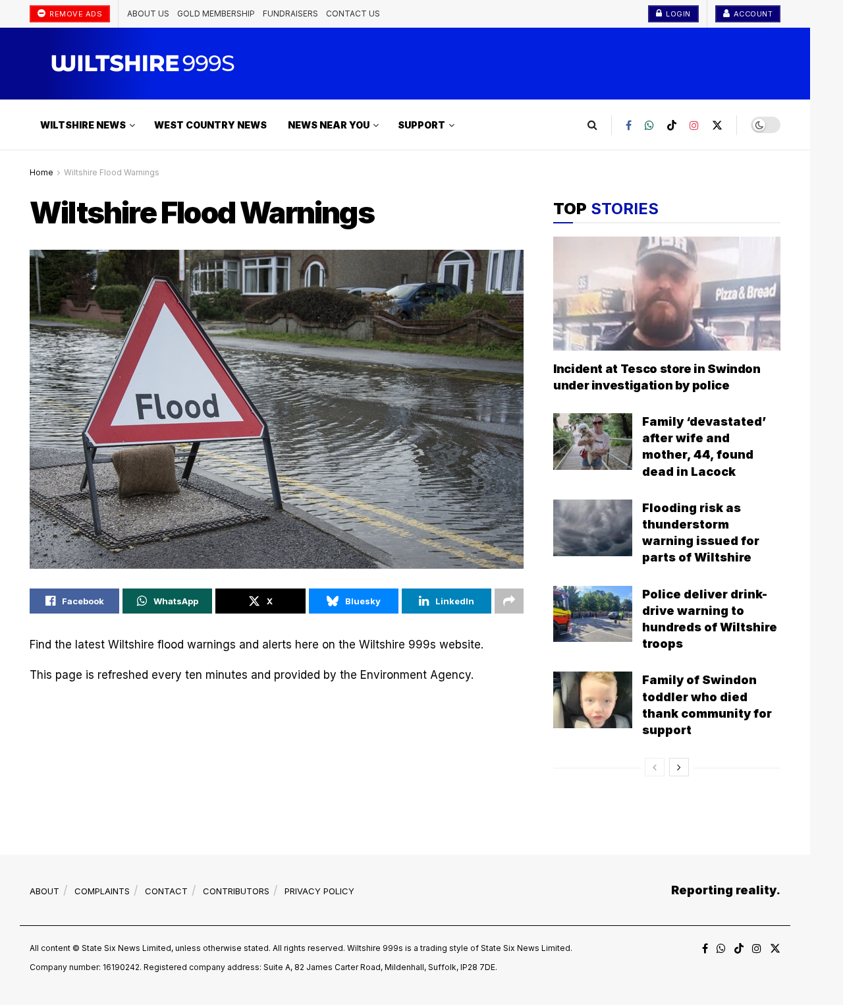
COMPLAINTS (102, 891)
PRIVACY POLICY (319, 891)
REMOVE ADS (75, 13)
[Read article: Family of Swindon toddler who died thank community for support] (592, 700)
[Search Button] (592, 125)
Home (41, 172)
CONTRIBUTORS (236, 891)
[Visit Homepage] (133, 63)
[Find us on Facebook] (629, 125)
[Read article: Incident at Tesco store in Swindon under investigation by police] (666, 294)
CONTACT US (353, 13)
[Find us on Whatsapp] (649, 125)
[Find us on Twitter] (717, 125)
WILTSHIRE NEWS (83, 124)
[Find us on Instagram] (694, 125)
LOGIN (677, 13)
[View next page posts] (679, 767)
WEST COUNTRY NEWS (210, 124)
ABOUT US (148, 13)
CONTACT (166, 891)
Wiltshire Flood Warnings (111, 172)
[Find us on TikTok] (671, 125)
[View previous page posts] (655, 767)
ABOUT (44, 891)
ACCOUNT (752, 13)
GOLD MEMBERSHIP (216, 13)
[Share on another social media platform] (509, 601)
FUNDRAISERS (290, 13)
